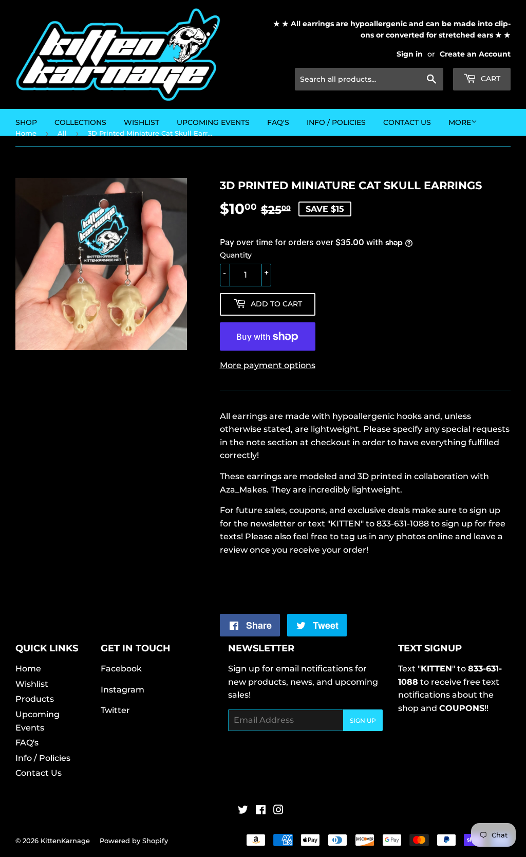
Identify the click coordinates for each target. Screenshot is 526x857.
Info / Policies (336, 122)
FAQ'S (278, 122)
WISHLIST (141, 122)
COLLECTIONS (80, 122)
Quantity (236, 255)
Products (34, 699)
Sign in (410, 54)
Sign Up (363, 720)
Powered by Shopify (134, 840)
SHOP (26, 122)
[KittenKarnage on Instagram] (278, 811)
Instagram (122, 690)
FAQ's (27, 742)
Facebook (121, 668)
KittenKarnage (65, 840)
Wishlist (31, 684)
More (459, 122)
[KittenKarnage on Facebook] (260, 811)
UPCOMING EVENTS (213, 122)
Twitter (115, 710)
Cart (489, 78)
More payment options (267, 365)
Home (28, 668)
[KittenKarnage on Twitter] (243, 811)
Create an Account (475, 54)
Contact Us (407, 122)
